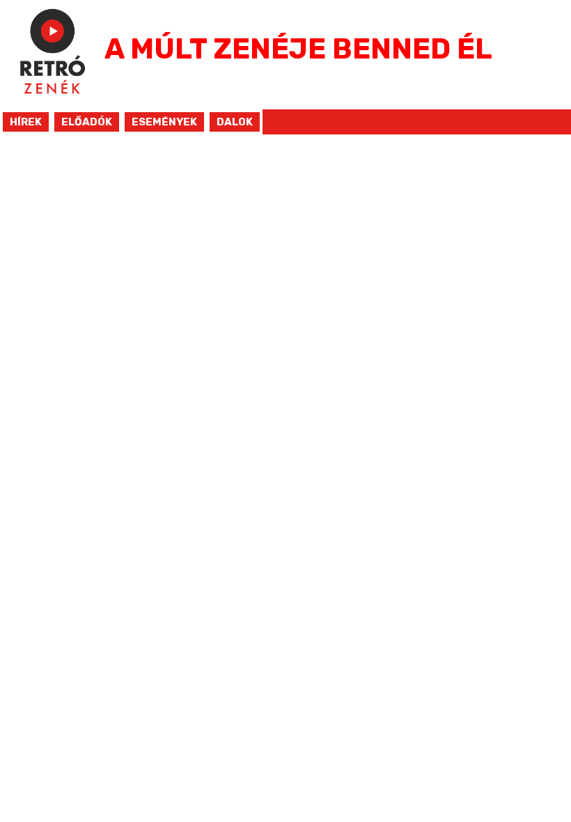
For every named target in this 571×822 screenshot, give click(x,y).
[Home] (52, 100)
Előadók (86, 122)
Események (164, 122)
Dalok (235, 122)
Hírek (26, 122)
